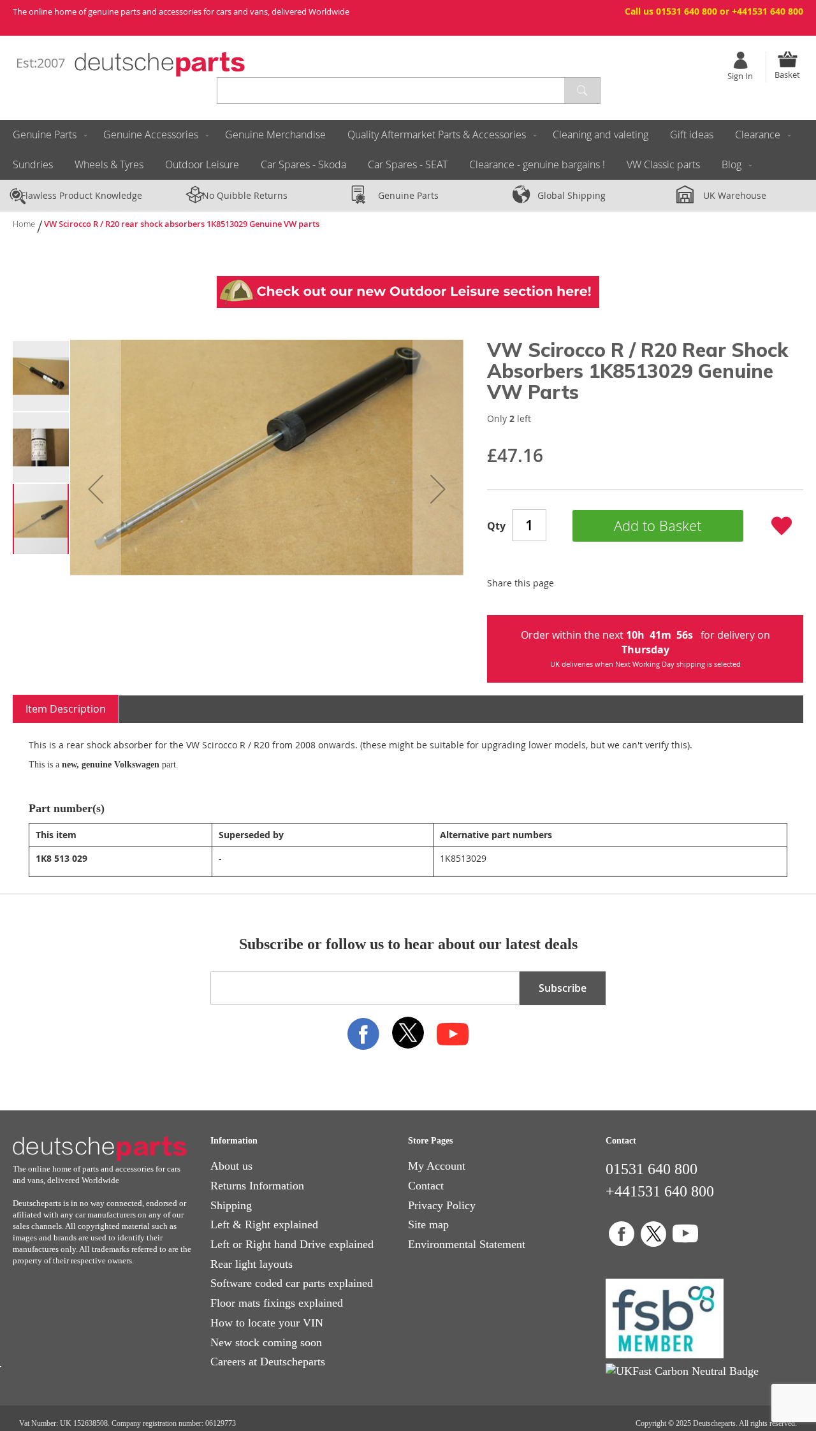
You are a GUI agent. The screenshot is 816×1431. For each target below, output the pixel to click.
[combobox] (408, 90)
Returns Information (257, 1185)
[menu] (408, 150)
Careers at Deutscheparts (267, 1361)
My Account (436, 1165)
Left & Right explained (264, 1224)
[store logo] (160, 64)
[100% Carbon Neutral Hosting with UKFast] (682, 1371)
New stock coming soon (266, 1342)
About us (231, 1165)
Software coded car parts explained (291, 1283)
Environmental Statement (466, 1244)
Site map (428, 1224)
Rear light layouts (251, 1264)
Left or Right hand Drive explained (292, 1244)
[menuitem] (47, 135)
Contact (426, 1185)
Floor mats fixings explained (276, 1303)
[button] (95, 488)
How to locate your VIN (266, 1322)
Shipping (231, 1205)
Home (24, 223)
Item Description (66, 709)
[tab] (66, 709)
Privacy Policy (442, 1205)
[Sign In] (740, 60)
